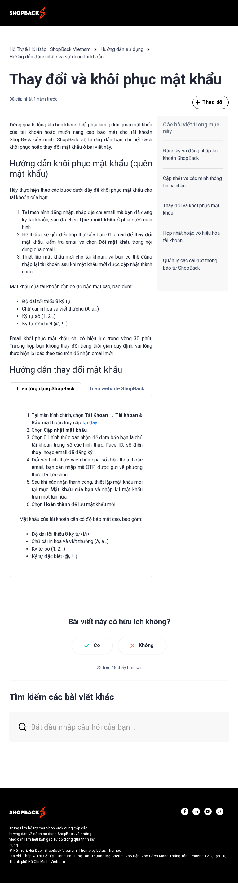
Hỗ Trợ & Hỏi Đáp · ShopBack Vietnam (49, 49)
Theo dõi (212, 102)
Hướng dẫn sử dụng (121, 49)
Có (97, 645)
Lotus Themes (108, 850)
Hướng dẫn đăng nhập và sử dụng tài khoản (56, 57)
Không (146, 645)
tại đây (89, 423)
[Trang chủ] (27, 13)
